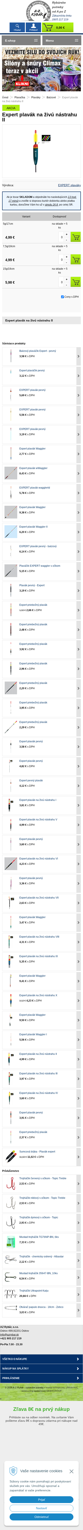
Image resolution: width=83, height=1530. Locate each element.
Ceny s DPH (71, 296)
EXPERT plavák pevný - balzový (38, 546)
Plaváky (35, 97)
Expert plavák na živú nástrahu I (37, 800)
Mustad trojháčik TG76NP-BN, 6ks (39, 1237)
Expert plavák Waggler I (33, 1034)
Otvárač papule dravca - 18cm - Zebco (41, 1307)
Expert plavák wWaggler (33, 468)
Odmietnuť (41, 1517)
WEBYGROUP (54, 1391)
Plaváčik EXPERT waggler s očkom (39, 565)
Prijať (41, 1499)
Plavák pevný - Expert (31, 585)
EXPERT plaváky (69, 185)
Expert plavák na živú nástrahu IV (38, 1093)
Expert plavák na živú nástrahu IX (38, 956)
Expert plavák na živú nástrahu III (38, 1073)
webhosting (27, 1391)
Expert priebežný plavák (33, 604)
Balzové (51, 97)
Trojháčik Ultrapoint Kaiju (34, 1290)
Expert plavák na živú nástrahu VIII (39, 936)
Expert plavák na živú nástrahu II (38, 1053)
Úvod (5, 97)
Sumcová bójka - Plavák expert (37, 1151)
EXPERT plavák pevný (32, 390)
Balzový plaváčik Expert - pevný (37, 350)
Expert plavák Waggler (32, 448)
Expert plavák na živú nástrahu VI (38, 858)
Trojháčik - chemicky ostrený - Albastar (41, 1256)
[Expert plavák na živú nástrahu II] (41, 151)
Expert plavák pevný (31, 741)
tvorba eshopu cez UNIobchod (61, 1387)
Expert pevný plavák (31, 780)
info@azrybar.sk (9, 1334)
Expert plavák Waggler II (33, 526)
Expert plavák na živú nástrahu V (38, 819)
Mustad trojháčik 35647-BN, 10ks (38, 1273)
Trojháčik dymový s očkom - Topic (38, 1217)
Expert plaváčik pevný (32, 370)
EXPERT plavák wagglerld (34, 487)
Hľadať (17, 30)
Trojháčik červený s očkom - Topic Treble (42, 1178)
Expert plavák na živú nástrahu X (38, 995)
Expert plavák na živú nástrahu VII (39, 897)
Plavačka (19, 97)
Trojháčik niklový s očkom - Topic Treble (42, 1197)
